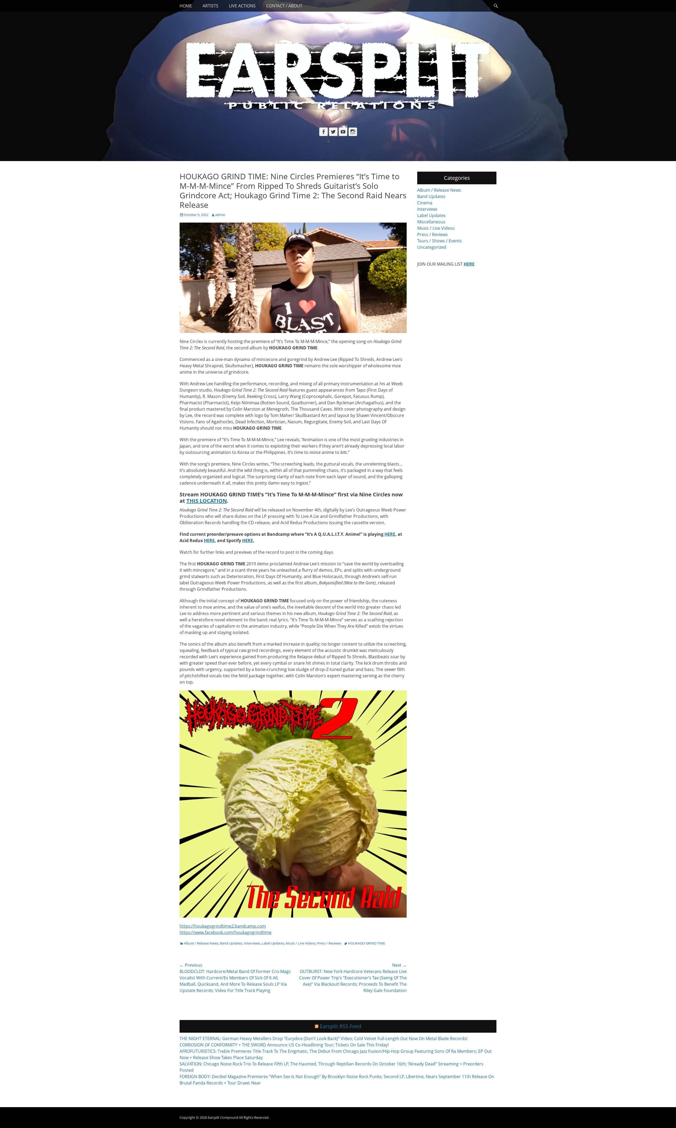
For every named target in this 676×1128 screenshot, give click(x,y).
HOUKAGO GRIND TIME (366, 943)
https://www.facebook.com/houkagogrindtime (225, 932)
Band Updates (231, 943)
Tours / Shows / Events (439, 241)
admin (220, 214)
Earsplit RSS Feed (340, 1026)
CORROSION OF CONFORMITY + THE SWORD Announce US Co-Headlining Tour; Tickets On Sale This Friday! (284, 1045)
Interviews (252, 943)
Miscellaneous (431, 222)
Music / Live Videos (301, 943)
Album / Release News (201, 943)
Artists (210, 6)
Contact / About (284, 6)
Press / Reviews (329, 943)
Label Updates (273, 943)
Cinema (424, 203)
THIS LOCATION (206, 500)
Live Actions (242, 6)
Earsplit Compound (223, 1117)
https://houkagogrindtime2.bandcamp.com (223, 926)
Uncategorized (431, 247)
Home (186, 6)
